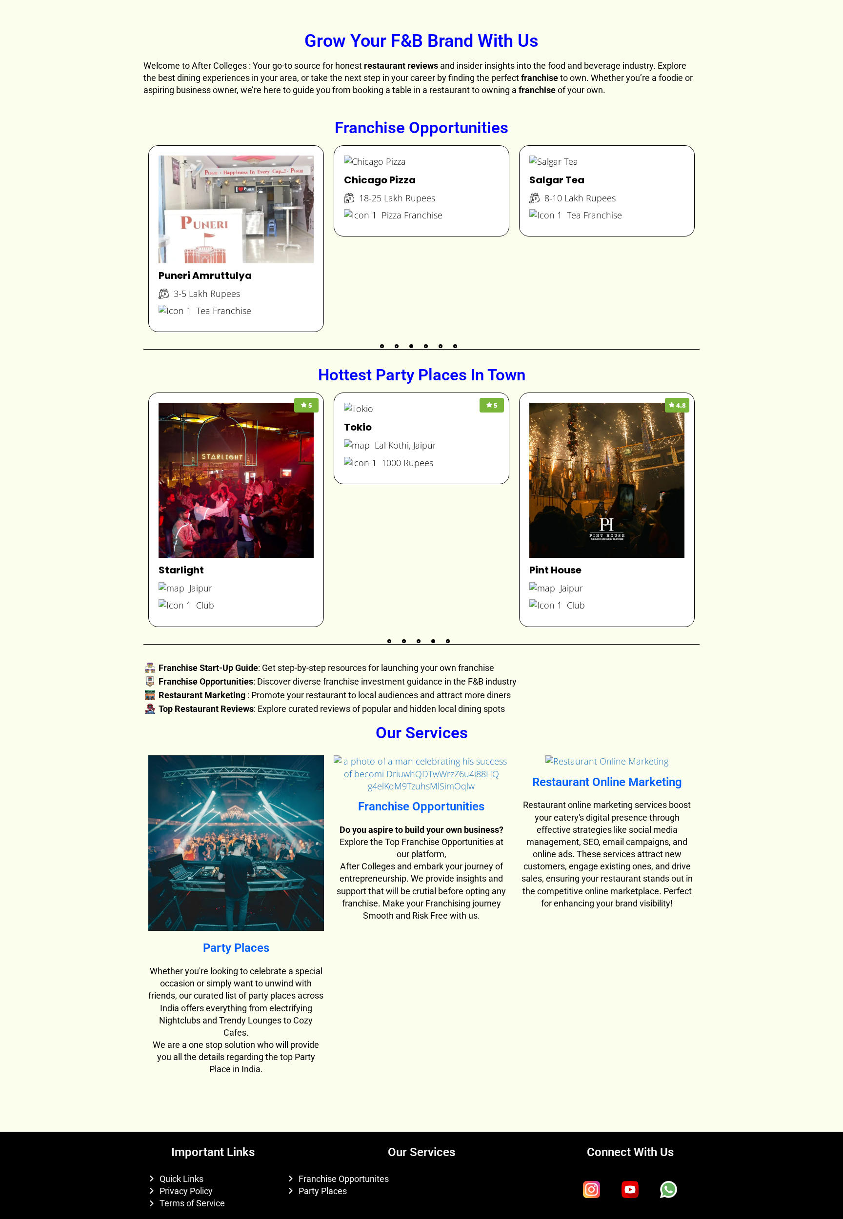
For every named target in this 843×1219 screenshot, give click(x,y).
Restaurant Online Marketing (607, 782)
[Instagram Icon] (592, 1190)
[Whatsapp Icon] (669, 1190)
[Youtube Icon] (630, 1190)
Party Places (236, 948)
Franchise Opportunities (421, 806)
